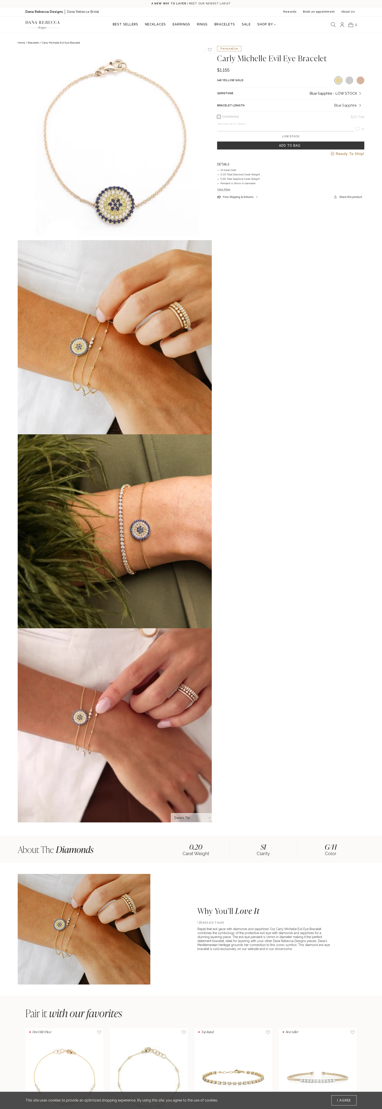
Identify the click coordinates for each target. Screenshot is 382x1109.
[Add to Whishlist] (209, 50)
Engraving (230, 116)
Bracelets (33, 42)
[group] (195, 849)
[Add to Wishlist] (99, 1032)
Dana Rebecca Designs (44, 11)
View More (223, 189)
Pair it (73, 1013)
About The (56, 849)
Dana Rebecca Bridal (83, 11)
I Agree (344, 1100)
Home (21, 42)
